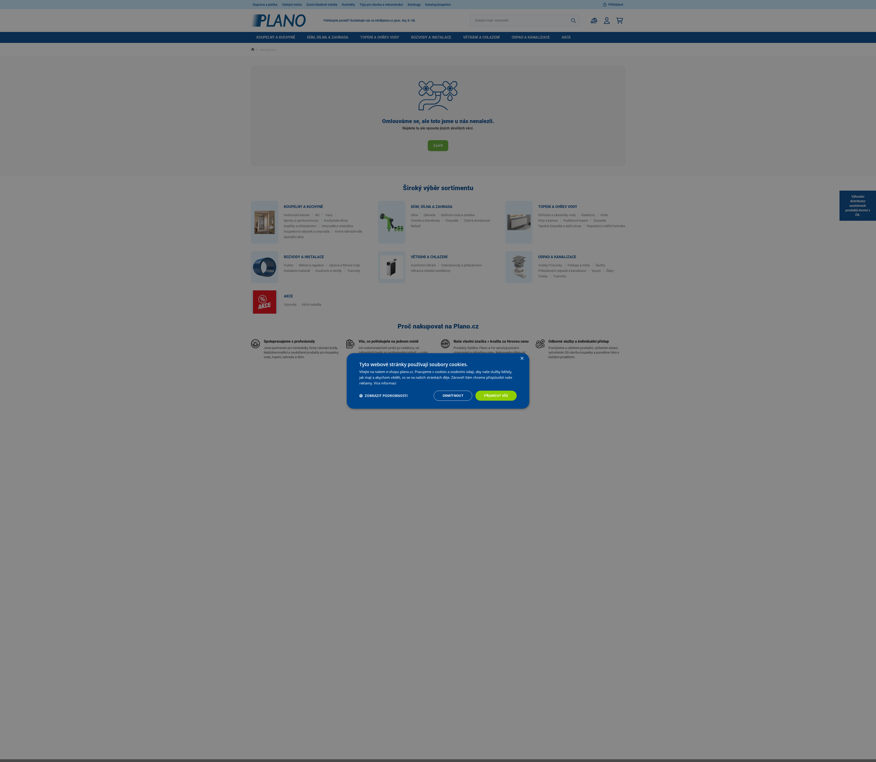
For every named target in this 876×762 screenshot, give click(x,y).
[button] (383, 396)
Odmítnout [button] (453, 395)
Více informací (385, 383)
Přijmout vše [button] (496, 395)
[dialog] (438, 381)
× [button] (522, 358)
